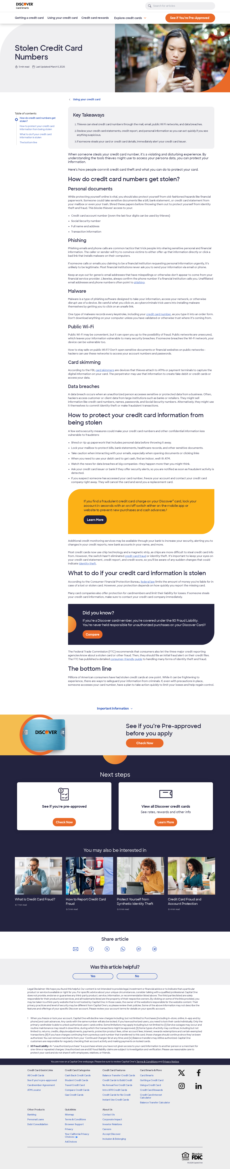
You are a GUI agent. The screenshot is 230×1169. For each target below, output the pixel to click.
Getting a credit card (29, 18)
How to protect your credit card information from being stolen (37, 128)
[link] (166, 510)
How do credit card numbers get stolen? (38, 120)
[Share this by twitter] (107, 949)
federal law (148, 581)
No (137, 976)
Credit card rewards (95, 18)
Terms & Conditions (147, 1061)
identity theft (87, 563)
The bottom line (28, 142)
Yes (92, 976)
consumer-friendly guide (126, 659)
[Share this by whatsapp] (123, 949)
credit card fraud (135, 556)
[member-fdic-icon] (197, 1156)
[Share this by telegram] (154, 949)
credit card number (158, 314)
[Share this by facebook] (91, 949)
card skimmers (105, 370)
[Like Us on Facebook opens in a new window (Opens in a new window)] (198, 1073)
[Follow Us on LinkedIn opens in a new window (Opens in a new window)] (198, 1086)
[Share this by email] (75, 949)
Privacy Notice (171, 1061)
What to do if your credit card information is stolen (36, 136)
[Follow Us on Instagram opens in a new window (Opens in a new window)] (183, 1086)
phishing (139, 282)
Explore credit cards (128, 18)
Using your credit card (62, 18)
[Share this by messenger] (138, 949)
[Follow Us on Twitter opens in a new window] (183, 1073)
